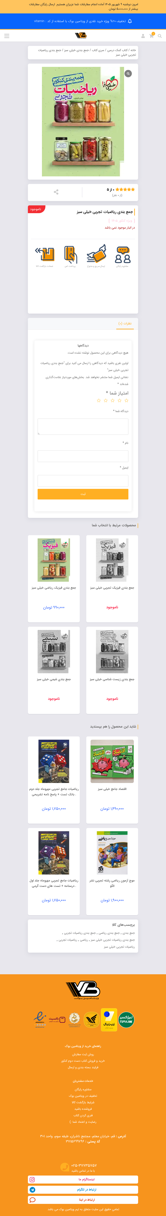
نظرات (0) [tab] (125, 323)
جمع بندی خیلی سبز (76, 50)
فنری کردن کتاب (83, 1115)
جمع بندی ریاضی (109, 933)
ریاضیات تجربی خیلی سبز (119, 946)
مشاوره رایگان (83, 1089)
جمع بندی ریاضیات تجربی (80, 933)
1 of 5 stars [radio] (126, 400)
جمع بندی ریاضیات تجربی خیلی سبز (113, 939)
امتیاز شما (117, 393)
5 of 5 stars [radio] (99, 400)
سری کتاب (98, 50)
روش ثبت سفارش (83, 1054)
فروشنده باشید (83, 1108)
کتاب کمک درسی (117, 50)
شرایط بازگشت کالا (83, 1102)
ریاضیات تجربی (68, 939)
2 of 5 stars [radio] (119, 400)
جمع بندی (129, 933)
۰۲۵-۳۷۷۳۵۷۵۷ (84, 1166)
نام (125, 443)
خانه (133, 50)
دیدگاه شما (120, 411)
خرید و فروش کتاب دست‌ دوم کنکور (83, 1060)
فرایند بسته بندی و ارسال (83, 1067)
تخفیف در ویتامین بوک (83, 1096)
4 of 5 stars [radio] (106, 400)
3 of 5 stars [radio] (113, 400)
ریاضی (84, 939)
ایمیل (124, 467)
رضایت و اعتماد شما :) (83, 1121)
